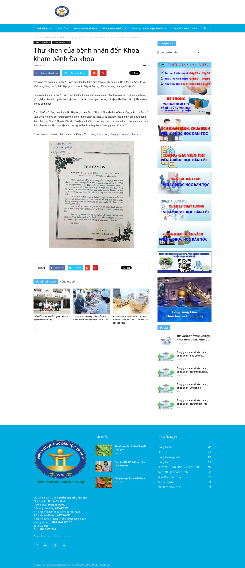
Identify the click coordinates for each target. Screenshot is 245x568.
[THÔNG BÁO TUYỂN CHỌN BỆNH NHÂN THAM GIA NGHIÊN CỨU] (166, 340)
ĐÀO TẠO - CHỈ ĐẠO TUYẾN (173, 472)
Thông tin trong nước (169, 457)
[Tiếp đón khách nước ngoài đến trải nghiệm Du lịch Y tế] (52, 301)
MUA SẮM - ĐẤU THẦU (170, 477)
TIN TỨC (61, 28)
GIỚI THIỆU (42, 28)
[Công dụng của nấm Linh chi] (104, 482)
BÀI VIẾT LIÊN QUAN (46, 281)
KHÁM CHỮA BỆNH (84, 28)
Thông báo (163, 462)
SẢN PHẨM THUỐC (113, 28)
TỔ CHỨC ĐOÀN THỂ (183, 28)
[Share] (55, 545)
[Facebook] (37, 545)
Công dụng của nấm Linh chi (130, 478)
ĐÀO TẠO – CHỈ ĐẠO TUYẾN (148, 28)
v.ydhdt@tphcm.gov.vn (58, 536)
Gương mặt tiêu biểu (76, 37)
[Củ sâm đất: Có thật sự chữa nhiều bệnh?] (104, 466)
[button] (207, 28)
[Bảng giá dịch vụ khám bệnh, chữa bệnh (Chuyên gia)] (166, 388)
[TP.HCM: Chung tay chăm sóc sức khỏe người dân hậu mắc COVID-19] (91, 301)
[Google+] (45, 545)
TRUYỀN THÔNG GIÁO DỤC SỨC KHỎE (179, 467)
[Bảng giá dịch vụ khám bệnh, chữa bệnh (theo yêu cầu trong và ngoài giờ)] (166, 356)
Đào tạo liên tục (166, 482)
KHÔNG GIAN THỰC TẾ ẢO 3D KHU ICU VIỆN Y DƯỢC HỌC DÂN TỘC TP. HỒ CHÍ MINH (131, 319)
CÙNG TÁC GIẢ (67, 281)
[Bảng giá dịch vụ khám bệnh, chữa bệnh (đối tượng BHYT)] (166, 404)
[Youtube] (63, 545)
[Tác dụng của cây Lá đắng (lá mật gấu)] (104, 450)
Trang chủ (38, 37)
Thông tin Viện (165, 447)
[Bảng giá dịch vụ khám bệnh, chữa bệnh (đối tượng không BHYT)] (166, 372)
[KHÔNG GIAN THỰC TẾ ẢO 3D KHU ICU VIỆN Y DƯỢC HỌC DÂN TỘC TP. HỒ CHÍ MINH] (131, 301)
